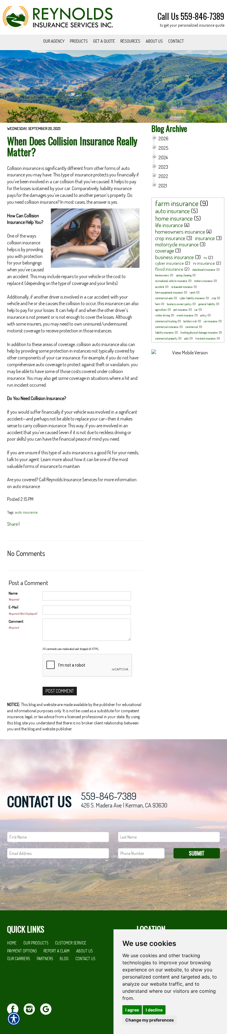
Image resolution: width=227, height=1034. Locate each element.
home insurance (174, 218)
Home (12, 942)
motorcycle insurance (177, 244)
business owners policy (179, 304)
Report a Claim (56, 950)
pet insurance (181, 309)
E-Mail (13, 607)
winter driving (162, 315)
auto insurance (26, 512)
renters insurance (203, 281)
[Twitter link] (15, 1008)
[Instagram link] (31, 1008)
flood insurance (169, 269)
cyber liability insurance (192, 298)
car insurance (211, 321)
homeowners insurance (180, 231)
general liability (206, 304)
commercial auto (164, 298)
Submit (197, 853)
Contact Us (85, 958)
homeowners (162, 275)
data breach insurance (203, 269)
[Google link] (48, 1008)
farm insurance (177, 203)
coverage (164, 250)
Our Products (35, 942)
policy (203, 315)
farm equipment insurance (169, 292)
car (196, 309)
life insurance (169, 225)
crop (214, 298)
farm (157, 304)
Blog (64, 958)
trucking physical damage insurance (199, 332)
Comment (16, 621)
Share (12, 524)
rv (205, 257)
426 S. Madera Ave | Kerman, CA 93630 (124, 805)
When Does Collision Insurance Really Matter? (72, 146)
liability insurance (164, 332)
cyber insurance (169, 263)
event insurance (185, 315)
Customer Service (70, 942)
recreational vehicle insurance (171, 281)
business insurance (174, 257)
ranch (192, 292)
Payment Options (22, 950)
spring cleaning (184, 275)
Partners (45, 958)
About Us (84, 950)
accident (159, 287)
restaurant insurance (182, 287)
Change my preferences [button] (149, 1019)
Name (13, 593)
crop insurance (170, 238)
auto (186, 338)
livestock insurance (205, 338)
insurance (205, 238)
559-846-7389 (109, 796)
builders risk (190, 321)
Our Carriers (18, 958)
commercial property (166, 338)
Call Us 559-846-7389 (191, 16)
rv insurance (204, 263)
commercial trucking (166, 321)
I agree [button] (132, 1009)
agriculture (161, 309)
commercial (191, 327)
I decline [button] (154, 1009)
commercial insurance (167, 327)
